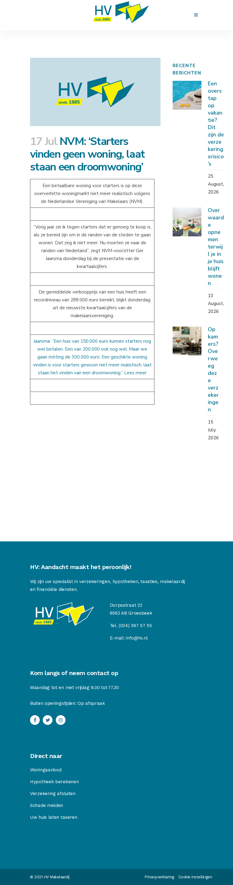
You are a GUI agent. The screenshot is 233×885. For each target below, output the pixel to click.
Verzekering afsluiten (53, 793)
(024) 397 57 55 (135, 625)
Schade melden (46, 805)
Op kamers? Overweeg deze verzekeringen (213, 369)
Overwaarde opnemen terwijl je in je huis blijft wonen (216, 247)
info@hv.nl (137, 638)
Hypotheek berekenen (54, 781)
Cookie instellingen (195, 877)
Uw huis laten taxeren (53, 817)
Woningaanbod (45, 770)
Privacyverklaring (159, 877)
